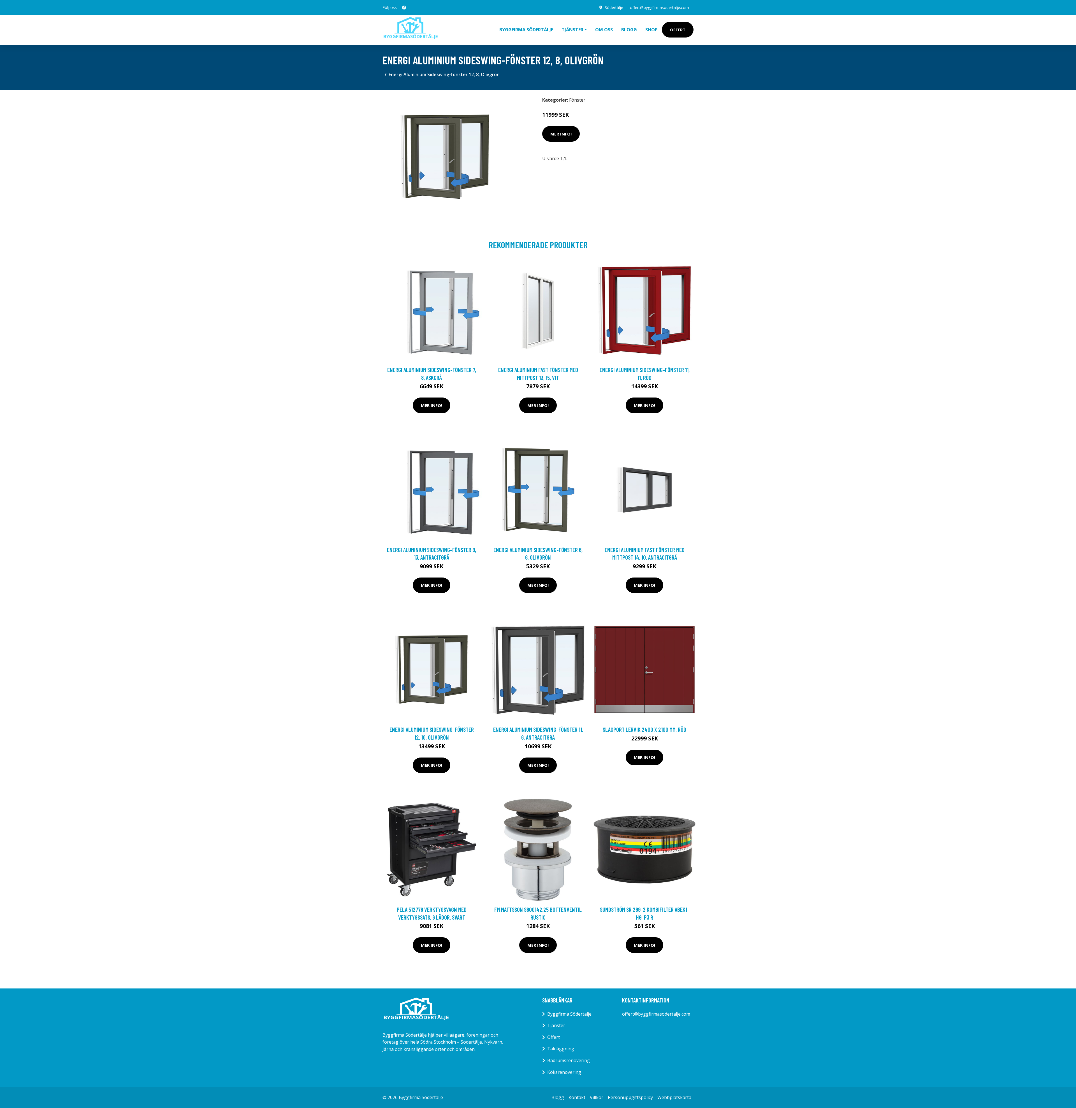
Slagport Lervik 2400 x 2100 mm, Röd (644, 729)
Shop (651, 30)
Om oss (604, 30)
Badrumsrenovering (568, 1060)
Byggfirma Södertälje (526, 30)
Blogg (629, 30)
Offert (677, 29)
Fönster (577, 100)
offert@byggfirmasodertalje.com (659, 7)
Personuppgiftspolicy (630, 1097)
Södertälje (614, 7)
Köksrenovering (564, 1072)
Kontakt (577, 1097)
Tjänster (556, 1025)
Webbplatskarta (674, 1097)
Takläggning (560, 1049)
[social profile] (404, 7)
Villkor (596, 1097)
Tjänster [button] (572, 30)
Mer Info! (561, 134)
